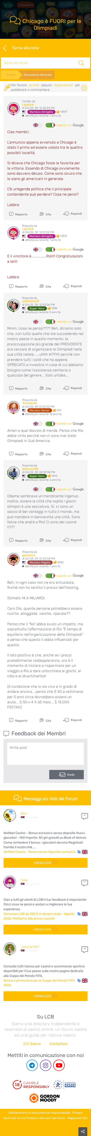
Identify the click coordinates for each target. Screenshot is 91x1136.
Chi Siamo (32, 1043)
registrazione (63, 85)
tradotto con (65, 125)
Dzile (24, 880)
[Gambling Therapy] (44, 1096)
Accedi (34, 85)
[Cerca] (81, 63)
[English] (37, 125)
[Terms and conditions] (31, 1084)
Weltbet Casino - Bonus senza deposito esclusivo (40, 852)
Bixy (24, 813)
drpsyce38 (30, 469)
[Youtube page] (59, 1065)
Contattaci (58, 1043)
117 (84, 882)
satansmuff (30, 301)
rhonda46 (29, 403)
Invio (70, 775)
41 (85, 815)
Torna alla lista (25, 47)
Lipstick (28, 105)
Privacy (77, 1112)
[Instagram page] (45, 1065)
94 (85, 948)
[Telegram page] (32, 1065)
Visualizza (42, 862)
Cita (48, 214)
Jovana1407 (30, 947)
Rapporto (21, 214)
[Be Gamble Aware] (64, 1084)
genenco (28, 555)
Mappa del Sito (77, 1118)
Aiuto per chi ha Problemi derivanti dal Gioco (34, 1118)
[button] (82, 852)
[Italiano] (50, 125)
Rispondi (76, 213)
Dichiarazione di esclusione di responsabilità (39, 1112)
